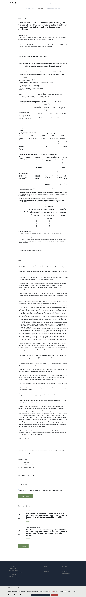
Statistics (17, 594)
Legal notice (64, 566)
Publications (40, 8)
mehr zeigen (23, 546)
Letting (29, 3)
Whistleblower (47, 571)
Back (19, 18)
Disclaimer (64, 571)
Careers (45, 569)
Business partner (66, 573)
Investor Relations (38, 3)
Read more (28, 521)
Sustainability (48, 3)
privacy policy (51, 591)
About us (56, 3)
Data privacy (65, 569)
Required (11, 594)
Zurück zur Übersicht (25, 496)
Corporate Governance (29, 8)
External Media (25, 594)
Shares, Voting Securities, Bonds (54, 8)
